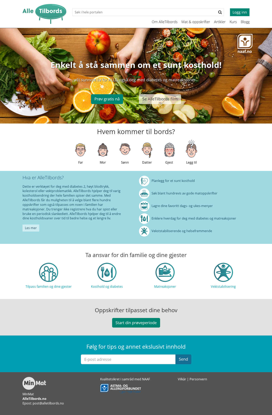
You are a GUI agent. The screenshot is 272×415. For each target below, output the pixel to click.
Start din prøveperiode (136, 322)
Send (183, 359)
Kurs (233, 21)
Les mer (31, 228)
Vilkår (182, 379)
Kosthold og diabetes (107, 286)
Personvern (198, 379)
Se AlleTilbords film (160, 99)
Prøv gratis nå (107, 99)
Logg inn (240, 12)
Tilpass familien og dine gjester (48, 286)
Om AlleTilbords (164, 21)
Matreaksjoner (165, 286)
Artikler (220, 21)
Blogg (245, 21)
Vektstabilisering (223, 286)
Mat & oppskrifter (195, 21)
